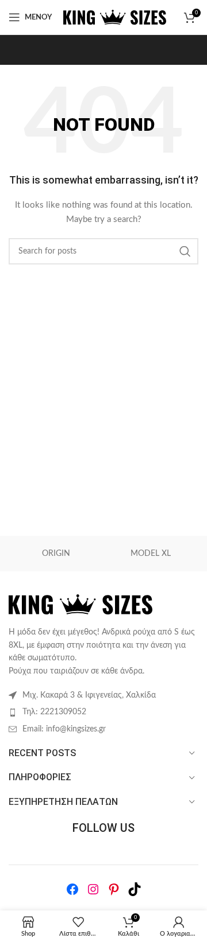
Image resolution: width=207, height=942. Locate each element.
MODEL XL (151, 554)
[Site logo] (114, 17)
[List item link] (103, 712)
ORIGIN (56, 554)
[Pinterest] (114, 889)
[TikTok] (134, 889)
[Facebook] (72, 889)
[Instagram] (93, 889)
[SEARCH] (185, 251)
